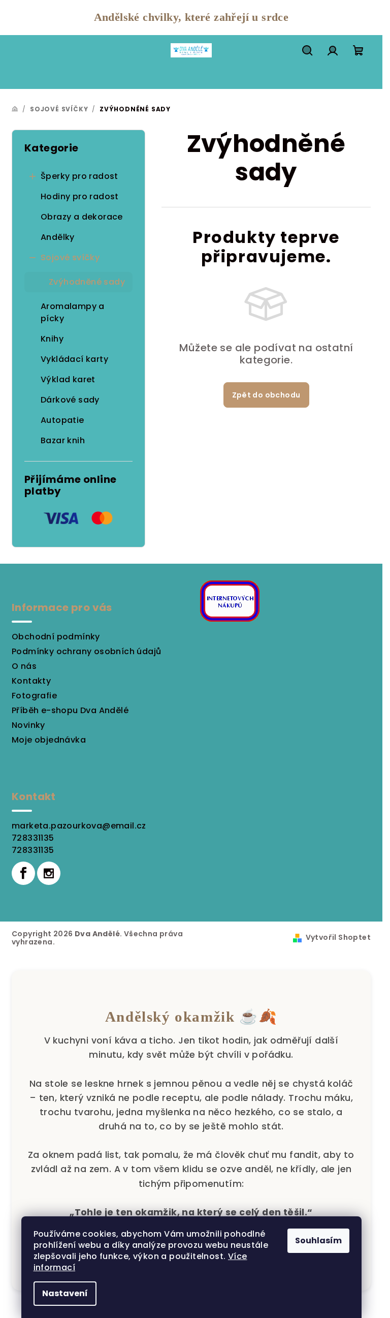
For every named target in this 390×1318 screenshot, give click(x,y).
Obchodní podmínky (56, 636)
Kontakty (31, 681)
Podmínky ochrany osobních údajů (86, 651)
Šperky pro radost (79, 176)
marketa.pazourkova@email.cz (79, 826)
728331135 (33, 838)
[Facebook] (23, 873)
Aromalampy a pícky (73, 312)
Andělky (58, 237)
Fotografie (34, 695)
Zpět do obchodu (266, 395)
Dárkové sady (70, 400)
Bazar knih (63, 440)
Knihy (52, 339)
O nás (24, 666)
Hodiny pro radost (80, 196)
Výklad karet (68, 379)
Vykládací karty (74, 359)
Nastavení (65, 1293)
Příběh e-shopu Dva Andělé (70, 710)
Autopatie (62, 420)
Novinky (28, 725)
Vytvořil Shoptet (338, 937)
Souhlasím (318, 1240)
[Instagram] (48, 873)
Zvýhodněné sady (87, 282)
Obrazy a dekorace (82, 217)
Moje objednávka (49, 740)
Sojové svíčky (70, 257)
